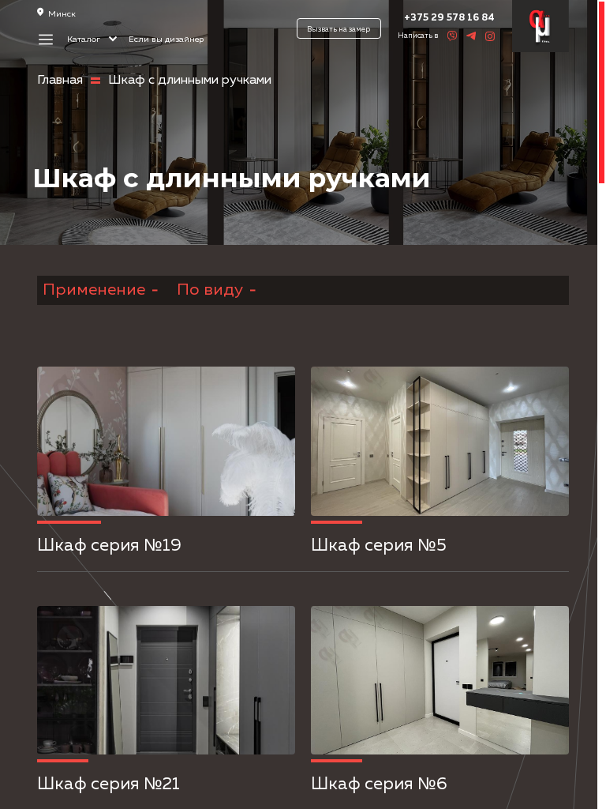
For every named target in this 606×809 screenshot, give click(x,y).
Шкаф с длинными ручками (189, 80)
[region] (303, 404)
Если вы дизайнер (166, 39)
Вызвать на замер (338, 29)
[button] (69, 445)
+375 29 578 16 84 (449, 18)
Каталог (85, 39)
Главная (60, 80)
